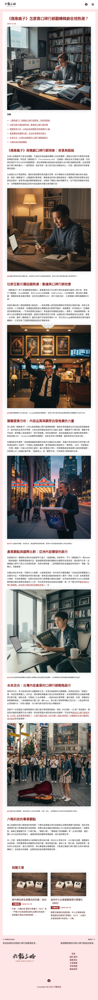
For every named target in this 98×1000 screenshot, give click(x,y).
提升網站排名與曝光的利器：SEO (29, 899)
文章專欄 (73, 963)
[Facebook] (86, 4)
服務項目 (73, 960)
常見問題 (73, 966)
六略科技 (16, 904)
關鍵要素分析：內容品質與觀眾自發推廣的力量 (30, 129)
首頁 (73, 954)
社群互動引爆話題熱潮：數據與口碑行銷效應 (29, 125)
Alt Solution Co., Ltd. (63, 990)
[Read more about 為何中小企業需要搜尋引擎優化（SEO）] (68, 884)
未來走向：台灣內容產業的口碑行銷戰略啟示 (29, 138)
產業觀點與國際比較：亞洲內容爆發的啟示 (28, 133)
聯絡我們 (73, 969)
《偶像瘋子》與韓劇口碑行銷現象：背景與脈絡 (30, 120)
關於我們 (73, 957)
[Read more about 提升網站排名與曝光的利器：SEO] (29, 884)
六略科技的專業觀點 (18, 142)
